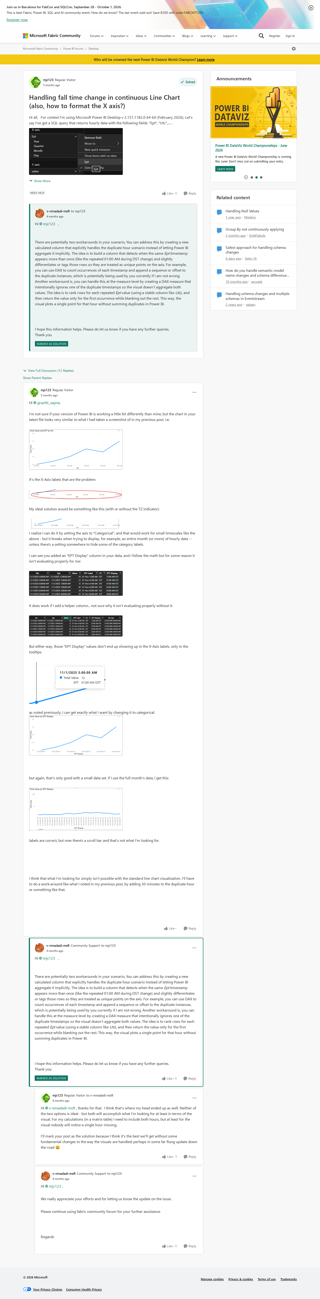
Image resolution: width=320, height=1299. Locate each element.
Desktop (94, 48)
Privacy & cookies (240, 1279)
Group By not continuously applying (255, 229)
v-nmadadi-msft (58, 211)
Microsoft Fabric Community (40, 48)
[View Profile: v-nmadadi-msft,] (39, 213)
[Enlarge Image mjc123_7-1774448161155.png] (76, 809)
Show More (42, 181)
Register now (17, 19)
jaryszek (256, 281)
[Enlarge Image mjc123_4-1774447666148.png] (76, 626)
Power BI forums (73, 48)
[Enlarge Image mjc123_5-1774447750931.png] (67, 683)
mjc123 (48, 79)
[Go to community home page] (52, 35)
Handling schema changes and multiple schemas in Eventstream (257, 296)
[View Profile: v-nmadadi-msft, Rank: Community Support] (39, 948)
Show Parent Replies (37, 377)
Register (274, 36)
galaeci (250, 304)
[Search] (261, 36)
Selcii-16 (251, 258)
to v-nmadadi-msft (99, 1095)
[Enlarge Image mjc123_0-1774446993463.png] (76, 449)
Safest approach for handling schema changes (256, 250)
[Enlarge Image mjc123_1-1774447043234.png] (75, 494)
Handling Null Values (242, 211)
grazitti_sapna (48, 402)
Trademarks (288, 1279)
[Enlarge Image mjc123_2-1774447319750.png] (76, 524)
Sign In (290, 36)
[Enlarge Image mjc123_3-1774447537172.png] (76, 583)
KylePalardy (257, 235)
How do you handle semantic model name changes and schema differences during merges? (257, 273)
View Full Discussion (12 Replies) (51, 370)
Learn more (206, 59)
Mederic (250, 217)
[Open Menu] (293, 48)
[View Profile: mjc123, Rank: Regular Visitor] (35, 82)
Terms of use (267, 1279)
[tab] (251, 177)
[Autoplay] (246, 177)
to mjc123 (78, 211)
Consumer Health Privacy (84, 1289)
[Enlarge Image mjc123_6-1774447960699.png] (76, 735)
